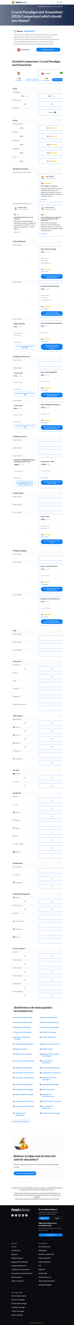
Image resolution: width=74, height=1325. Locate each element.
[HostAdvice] (19, 2)
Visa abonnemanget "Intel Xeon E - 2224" (52, 482)
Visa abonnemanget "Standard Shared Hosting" (52, 313)
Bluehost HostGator (23, 1054)
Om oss (13, 1246)
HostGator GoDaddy (50, 1027)
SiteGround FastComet (51, 1101)
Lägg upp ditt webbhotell (19, 1262)
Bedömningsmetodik (44, 6)
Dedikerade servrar (45, 1277)
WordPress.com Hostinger (49, 1078)
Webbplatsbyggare (45, 1285)
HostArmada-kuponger (19, 1303)
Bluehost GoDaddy (49, 1017)
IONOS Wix (47, 1049)
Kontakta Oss (16, 1250)
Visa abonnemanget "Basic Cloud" (51, 541)
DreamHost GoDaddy (24, 1101)
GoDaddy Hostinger (50, 1084)
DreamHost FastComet (47, 1062)
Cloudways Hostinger (24, 1089)
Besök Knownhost (48, 50)
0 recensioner (44, 271)
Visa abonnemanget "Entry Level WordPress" (52, 589)
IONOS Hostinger (48, 1032)
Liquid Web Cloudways (51, 1073)
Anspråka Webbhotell (18, 1266)
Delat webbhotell (44, 1258)
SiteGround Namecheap (47, 1107)
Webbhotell (43, 1250)
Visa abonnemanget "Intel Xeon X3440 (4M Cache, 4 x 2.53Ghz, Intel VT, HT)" (25, 483)
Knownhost (29, 31)
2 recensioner (18, 80)
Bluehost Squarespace (24, 1044)
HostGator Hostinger (24, 1084)
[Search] (57, 2)
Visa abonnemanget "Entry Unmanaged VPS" (52, 394)
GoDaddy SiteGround (23, 1022)
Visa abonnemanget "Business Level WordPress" (52, 621)
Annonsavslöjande (57, 6)
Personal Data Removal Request (21, 1273)
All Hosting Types (44, 1246)
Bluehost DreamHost (51, 1044)
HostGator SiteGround (24, 1061)
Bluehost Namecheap (23, 1017)
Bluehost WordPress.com (48, 1095)
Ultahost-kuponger (17, 1311)
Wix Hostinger (48, 1089)
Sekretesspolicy (16, 1277)
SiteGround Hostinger (51, 1113)
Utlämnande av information (20, 1269)
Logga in (57, 1218)
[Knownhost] (24, 49)
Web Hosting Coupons (18, 1296)
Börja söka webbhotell (26, 1173)
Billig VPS (42, 1269)
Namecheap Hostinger (24, 1094)
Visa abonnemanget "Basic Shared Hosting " (51, 276)
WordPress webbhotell (46, 1254)
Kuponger (52, 112)
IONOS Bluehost (49, 1037)
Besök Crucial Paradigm (34, 80)
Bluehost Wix (21, 1049)
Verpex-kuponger (17, 1315)
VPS (40, 1266)
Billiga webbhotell (45, 1262)
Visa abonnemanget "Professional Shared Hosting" (52, 346)
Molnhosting (43, 1273)
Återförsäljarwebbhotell (47, 1281)
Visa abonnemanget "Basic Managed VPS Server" (51, 427)
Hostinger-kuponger (18, 1307)
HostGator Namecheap (20, 1114)
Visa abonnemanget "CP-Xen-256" (24, 426)
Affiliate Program (17, 1258)
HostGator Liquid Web (24, 1077)
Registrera (44, 1218)
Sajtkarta (14, 1254)
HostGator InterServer (24, 1073)
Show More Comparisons (21, 1121)
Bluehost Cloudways (23, 1068)
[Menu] (61, 2)
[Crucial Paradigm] (18, 74)
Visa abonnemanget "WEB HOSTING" (25, 347)
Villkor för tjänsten (17, 1281)
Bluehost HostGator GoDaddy (50, 1055)
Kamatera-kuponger (18, 1299)
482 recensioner (45, 80)
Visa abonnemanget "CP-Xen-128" (24, 394)
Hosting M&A (49, 1235)
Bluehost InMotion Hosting (22, 1038)
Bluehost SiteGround (50, 1022)
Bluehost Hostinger (23, 1027)
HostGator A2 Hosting (24, 1106)
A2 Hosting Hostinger (51, 1068)
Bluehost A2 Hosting (23, 1032)
